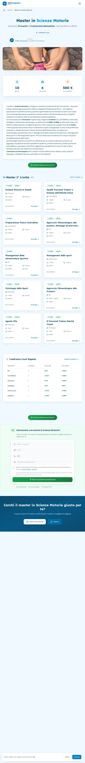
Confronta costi (44, 33)
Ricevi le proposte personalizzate (44, 479)
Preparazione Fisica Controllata (21, 222)
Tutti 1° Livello (75, 177)
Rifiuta (67, 757)
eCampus (11, 193)
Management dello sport (59, 255)
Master (10, 10)
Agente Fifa (11, 321)
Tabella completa (70, 359)
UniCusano (11, 292)
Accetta (77, 757)
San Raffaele (53, 196)
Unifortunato (53, 259)
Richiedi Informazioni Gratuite (43, 165)
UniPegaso (52, 328)
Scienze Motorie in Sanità (18, 189)
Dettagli (34, 206)
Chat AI (56, 522)
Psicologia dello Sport (16, 288)
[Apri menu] (79, 3)
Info (34, 757)
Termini (34, 469)
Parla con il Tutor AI (36, 522)
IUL (50, 229)
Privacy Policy (27, 469)
